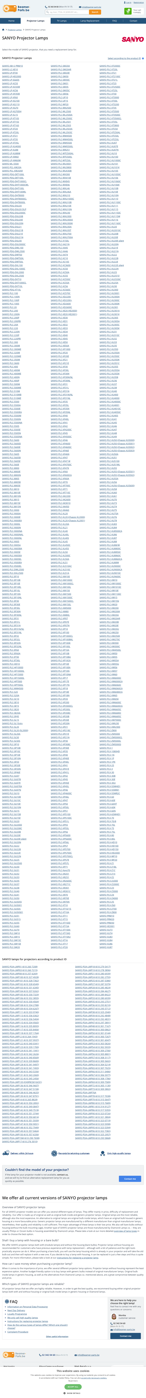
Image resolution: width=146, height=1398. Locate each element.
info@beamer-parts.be (91, 7)
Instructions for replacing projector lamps (27, 1321)
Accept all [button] (73, 1387)
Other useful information (57, 1336)
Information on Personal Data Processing (27, 1306)
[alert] (73, 1382)
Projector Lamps (15, 29)
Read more (73, 1381)
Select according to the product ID (124, 58)
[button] (73, 1393)
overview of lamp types (125, 1231)
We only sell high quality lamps (22, 1317)
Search (95, 12)
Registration (139, 2)
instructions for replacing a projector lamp (77, 1257)
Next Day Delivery (16, 1310)
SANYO (12, 65)
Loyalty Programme (17, 1313)
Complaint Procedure (17, 1331)
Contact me (130, 1178)
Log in (128, 2)
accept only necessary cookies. (94, 1378)
